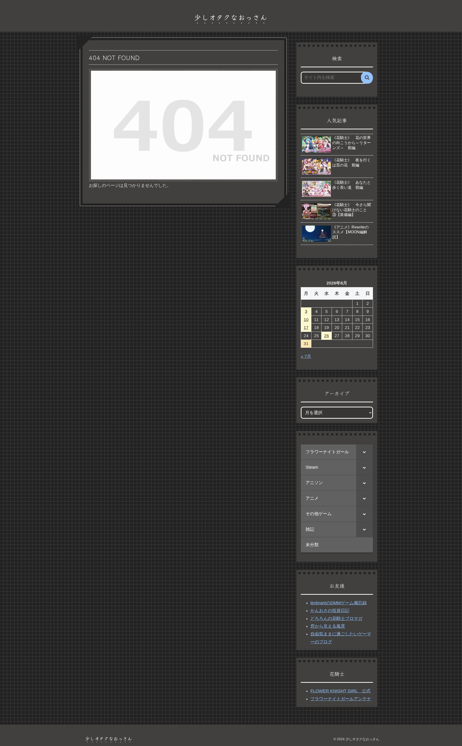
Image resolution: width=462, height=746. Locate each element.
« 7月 (306, 356)
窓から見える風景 (327, 626)
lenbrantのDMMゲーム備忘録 (338, 603)
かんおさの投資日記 (329, 610)
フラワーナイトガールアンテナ (340, 698)
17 (306, 327)
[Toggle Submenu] (364, 452)
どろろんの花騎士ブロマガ (336, 618)
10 (306, 319)
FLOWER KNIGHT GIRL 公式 (340, 691)
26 (326, 335)
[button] (367, 78)
